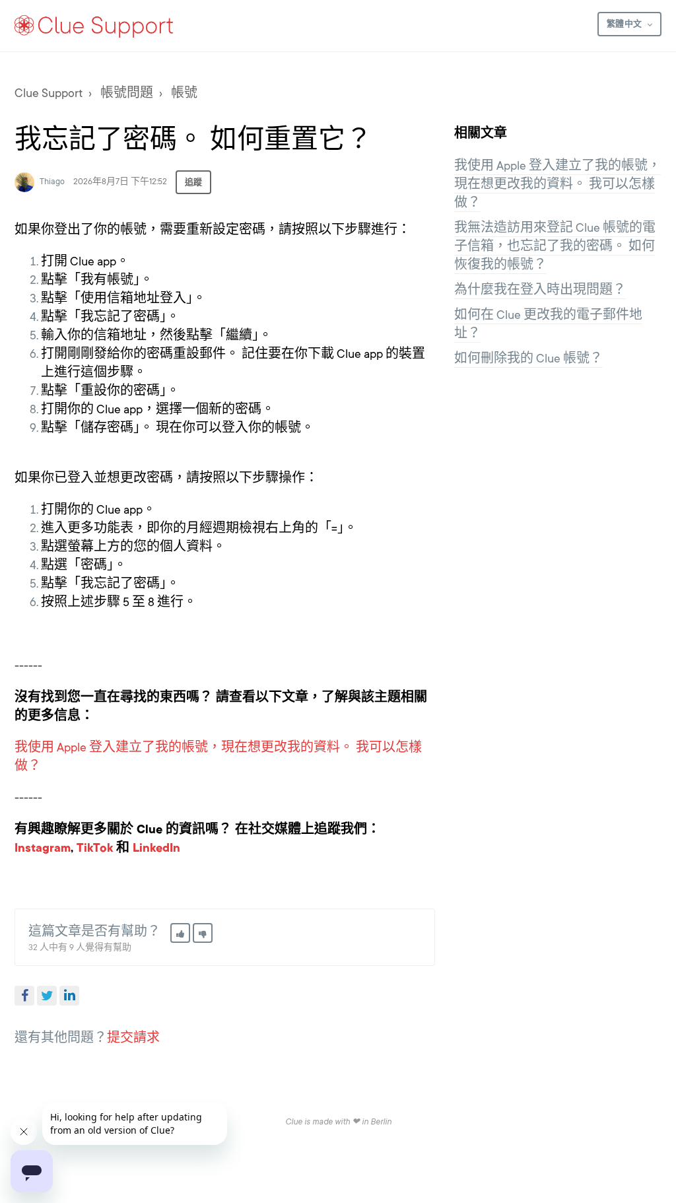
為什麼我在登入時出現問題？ (540, 290)
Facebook (24, 996)
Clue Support (49, 93)
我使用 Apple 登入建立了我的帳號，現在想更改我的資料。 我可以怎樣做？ (557, 184)
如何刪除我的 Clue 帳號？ (528, 358)
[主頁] (94, 26)
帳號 (184, 93)
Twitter (47, 996)
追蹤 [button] (193, 182)
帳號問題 (126, 93)
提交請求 (133, 1038)
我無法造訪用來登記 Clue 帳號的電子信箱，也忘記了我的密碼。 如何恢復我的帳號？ (555, 246)
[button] (180, 933)
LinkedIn (69, 996)
